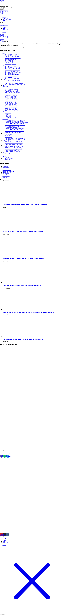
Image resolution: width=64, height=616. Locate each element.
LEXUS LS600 (8, 116)
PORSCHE (4, 145)
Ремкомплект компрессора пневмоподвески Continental (22, 339)
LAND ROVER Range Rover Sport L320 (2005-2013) (16, 122)
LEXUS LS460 (8, 115)
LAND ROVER (5, 119)
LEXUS (4, 112)
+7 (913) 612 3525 (4, 25)
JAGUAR (4, 85)
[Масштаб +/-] (0, 614)
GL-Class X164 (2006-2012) (11, 97)
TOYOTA (4, 133)
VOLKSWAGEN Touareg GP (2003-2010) (14, 141)
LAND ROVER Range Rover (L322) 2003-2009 (15, 123)
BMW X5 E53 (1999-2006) (10, 76)
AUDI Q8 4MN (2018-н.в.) (10, 64)
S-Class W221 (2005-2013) (11, 109)
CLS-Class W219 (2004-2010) (11, 90)
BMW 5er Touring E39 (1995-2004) (12, 67)
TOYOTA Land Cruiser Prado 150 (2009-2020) (15, 139)
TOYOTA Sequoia (8, 137)
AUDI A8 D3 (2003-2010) (10, 59)
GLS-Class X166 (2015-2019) (11, 101)
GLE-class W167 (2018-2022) (11, 91)
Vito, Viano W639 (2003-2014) (11, 110)
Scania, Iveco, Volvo (9, 161)
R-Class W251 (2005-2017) (11, 107)
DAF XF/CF (7, 159)
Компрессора (5, 173)
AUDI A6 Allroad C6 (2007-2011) (12, 55)
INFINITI (4, 79)
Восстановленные (6, 168)
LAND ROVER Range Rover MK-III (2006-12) (14, 131)
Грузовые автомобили (7, 158)
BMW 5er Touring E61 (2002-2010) (12, 68)
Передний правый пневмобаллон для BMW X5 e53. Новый (23, 258)
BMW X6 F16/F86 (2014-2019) (12, 74)
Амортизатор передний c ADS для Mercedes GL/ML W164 (22, 285)
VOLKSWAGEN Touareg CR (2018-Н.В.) (13, 144)
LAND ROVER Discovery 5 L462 (12, 126)
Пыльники (4, 177)
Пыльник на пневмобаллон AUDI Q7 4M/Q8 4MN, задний (22, 231)
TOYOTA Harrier (8, 135)
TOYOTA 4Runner (8, 134)
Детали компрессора (7, 170)
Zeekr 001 (7, 157)
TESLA (3, 152)
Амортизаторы (5, 166)
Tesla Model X (8, 155)
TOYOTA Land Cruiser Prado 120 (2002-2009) (15, 138)
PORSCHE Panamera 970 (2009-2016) (13, 149)
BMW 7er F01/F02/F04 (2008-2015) (13, 72)
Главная (4, 16)
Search (1, 8)
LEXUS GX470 (8, 114)
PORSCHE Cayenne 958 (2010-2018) (13, 147)
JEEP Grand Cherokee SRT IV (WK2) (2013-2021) (15, 84)
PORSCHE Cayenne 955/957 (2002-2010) (14, 146)
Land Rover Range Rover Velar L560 (13, 132)
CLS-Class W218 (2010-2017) (11, 95)
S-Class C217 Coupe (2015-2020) (12, 92)
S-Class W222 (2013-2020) (11, 94)
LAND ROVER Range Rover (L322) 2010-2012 (15, 125)
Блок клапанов (6, 167)
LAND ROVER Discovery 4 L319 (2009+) (14, 121)
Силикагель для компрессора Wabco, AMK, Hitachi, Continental (24, 205)
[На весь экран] (1, 614)
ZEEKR (4, 156)
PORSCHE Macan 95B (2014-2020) (12, 150)
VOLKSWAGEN (5, 140)
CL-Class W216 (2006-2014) (11, 89)
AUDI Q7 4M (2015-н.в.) (10, 62)
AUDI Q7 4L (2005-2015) (10, 61)
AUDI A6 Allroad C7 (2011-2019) (12, 56)
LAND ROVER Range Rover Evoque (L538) (14, 129)
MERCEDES (5, 86)
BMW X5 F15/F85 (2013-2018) (12, 78)
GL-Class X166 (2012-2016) (11, 102)
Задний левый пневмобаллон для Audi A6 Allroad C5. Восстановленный (28, 312)
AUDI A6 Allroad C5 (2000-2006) (12, 54)
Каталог (4, 17)
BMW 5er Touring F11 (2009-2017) (12, 70)
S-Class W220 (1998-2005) (11, 108)
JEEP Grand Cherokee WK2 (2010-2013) (14, 83)
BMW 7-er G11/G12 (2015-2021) (12, 71)
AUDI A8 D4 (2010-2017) (10, 60)
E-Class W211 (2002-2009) (11, 103)
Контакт (4, 20)
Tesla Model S (8, 153)
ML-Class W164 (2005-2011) (11, 96)
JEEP (3, 82)
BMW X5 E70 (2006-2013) (10, 77)
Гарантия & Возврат (7, 19)
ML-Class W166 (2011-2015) (11, 98)
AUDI (3, 53)
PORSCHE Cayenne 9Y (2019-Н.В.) (12, 151)
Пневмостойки (6, 176)
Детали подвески (6, 172)
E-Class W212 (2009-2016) (11, 104)
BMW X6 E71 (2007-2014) (10, 73)
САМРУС (8, 537)
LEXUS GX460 (8, 113)
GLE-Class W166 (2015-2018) (11, 100)
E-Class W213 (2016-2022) (11, 106)
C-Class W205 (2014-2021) (11, 88)
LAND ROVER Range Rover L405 (12, 127)
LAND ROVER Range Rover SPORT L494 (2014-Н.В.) (16, 128)
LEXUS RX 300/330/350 (10, 117)
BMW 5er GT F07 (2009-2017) (11, 66)
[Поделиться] (3, 614)
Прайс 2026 (5, 18)
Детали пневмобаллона (8, 171)
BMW (3, 65)
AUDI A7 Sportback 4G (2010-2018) (13, 58)
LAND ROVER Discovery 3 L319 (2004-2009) (15, 120)
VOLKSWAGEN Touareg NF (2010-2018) (13, 143)
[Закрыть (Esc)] (4, 614)
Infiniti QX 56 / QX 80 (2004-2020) (12, 80)
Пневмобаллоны (6, 174)
